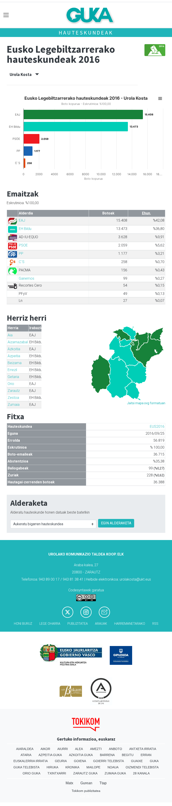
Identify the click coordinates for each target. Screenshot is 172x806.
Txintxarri (56, 773)
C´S (21, 262)
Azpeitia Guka (50, 755)
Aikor (45, 749)
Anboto (115, 749)
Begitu (127, 755)
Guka (154, 761)
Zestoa (13, 397)
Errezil (12, 370)
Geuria (61, 761)
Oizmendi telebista (142, 767)
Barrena (107, 755)
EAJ (22, 220)
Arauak (101, 624)
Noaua (113, 767)
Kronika (72, 767)
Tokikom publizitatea (86, 791)
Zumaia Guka (115, 773)
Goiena (80, 761)
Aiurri (62, 749)
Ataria (26, 755)
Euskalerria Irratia (30, 761)
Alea (79, 749)
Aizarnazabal (18, 342)
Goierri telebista (108, 761)
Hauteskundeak (86, 32)
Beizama (15, 363)
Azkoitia (14, 349)
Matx (69, 783)
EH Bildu (25, 229)
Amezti (96, 749)
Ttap (103, 783)
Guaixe (137, 761)
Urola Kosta (22, 74)
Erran (146, 755)
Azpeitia (14, 356)
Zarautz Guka (85, 773)
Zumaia (13, 404)
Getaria (13, 377)
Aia (10, 335)
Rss (155, 624)
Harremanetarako (129, 624)
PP (21, 253)
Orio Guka (31, 773)
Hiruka (52, 767)
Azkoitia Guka (81, 755)
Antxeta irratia (142, 749)
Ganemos (26, 278)
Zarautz (14, 391)
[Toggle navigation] (6, 15)
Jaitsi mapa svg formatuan (146, 403)
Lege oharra (49, 624)
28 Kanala (141, 773)
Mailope (93, 767)
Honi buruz (23, 624)
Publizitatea (77, 624)
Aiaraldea (24, 749)
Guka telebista (26, 767)
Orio (11, 384)
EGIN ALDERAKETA (116, 523)
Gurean (86, 783)
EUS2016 (157, 426)
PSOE (23, 245)
